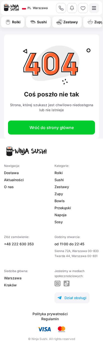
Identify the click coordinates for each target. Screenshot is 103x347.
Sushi (59, 180)
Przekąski (62, 208)
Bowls (59, 201)
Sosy (58, 222)
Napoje (60, 215)
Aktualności (14, 180)
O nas (9, 187)
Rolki (58, 173)
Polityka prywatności (50, 314)
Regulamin (50, 319)
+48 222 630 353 (19, 244)
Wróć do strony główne (52, 127)
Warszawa (13, 278)
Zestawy (61, 187)
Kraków (10, 285)
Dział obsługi (72, 298)
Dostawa (11, 173)
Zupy (58, 194)
